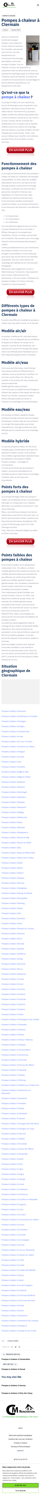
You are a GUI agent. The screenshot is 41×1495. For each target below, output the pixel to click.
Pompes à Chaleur (20, 1443)
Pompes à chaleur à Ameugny (13, 721)
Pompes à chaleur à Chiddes (13, 1139)
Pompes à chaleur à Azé (11, 762)
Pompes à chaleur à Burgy (12, 959)
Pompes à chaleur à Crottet (12, 1260)
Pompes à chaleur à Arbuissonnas (15, 731)
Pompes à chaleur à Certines (13, 989)
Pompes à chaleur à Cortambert (14, 1230)
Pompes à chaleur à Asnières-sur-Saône (17, 746)
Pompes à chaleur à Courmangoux (15, 1240)
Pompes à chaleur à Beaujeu (13, 802)
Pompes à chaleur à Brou (11, 938)
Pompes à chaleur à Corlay (12, 1209)
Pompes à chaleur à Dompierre (14, 1326)
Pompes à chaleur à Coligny (12, 1174)
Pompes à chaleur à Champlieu (14, 1024)
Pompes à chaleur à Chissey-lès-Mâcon (17, 1149)
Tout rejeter (20, 1491)
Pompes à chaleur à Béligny (12, 812)
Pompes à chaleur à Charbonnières (15, 1050)
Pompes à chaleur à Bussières (13, 974)
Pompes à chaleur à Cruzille (12, 1265)
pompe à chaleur (15, 96)
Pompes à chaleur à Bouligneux (14, 888)
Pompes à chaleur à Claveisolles (14, 1154)
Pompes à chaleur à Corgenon (13, 1204)
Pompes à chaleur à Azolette (13, 767)
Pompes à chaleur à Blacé (12, 868)
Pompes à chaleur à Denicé (12, 1310)
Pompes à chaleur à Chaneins (13, 1029)
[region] (20, 1479)
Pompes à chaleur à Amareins (13, 711)
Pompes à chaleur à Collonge (13, 1179)
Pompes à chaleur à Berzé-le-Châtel (16, 842)
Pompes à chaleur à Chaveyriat (14, 1098)
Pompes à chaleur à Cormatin (13, 1214)
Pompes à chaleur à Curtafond (13, 1290)
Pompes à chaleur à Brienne (13, 933)
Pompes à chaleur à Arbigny (12, 726)
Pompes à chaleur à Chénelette (14, 1113)
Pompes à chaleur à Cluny (12, 1164)
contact (5, 30)
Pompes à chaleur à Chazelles (13, 1103)
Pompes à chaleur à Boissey (12, 878)
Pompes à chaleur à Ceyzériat (13, 999)
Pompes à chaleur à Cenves (12, 979)
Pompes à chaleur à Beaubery (13, 797)
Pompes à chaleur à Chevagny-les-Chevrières (20, 1123)
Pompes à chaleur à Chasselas (13, 1070)
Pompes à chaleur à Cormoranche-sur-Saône (20, 1219)
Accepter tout (20, 1485)
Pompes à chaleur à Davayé (12, 1305)
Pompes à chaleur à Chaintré (13, 1004)
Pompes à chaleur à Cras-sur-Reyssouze (18, 1250)
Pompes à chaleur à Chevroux (13, 1134)
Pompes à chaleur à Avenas (12, 757)
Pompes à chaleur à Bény (11, 822)
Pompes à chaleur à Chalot (12, 1014)
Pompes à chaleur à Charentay (14, 1060)
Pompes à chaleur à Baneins (13, 787)
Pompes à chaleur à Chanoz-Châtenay (17, 1040)
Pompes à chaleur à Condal (12, 1184)
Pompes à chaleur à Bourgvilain (14, 898)
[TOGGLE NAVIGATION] (33, 5)
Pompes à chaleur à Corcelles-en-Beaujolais (19, 1199)
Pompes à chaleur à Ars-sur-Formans (16, 741)
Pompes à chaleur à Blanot (12, 873)
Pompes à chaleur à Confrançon (14, 1194)
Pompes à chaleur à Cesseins (13, 994)
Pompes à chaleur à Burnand (13, 964)
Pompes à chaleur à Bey (11, 847)
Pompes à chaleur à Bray (11, 923)
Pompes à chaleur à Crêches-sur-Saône (17, 1255)
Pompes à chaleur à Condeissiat (14, 1189)
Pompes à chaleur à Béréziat (13, 827)
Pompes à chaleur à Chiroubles (14, 1144)
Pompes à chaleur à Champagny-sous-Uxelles (20, 1019)
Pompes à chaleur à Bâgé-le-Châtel (15, 777)
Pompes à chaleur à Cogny (12, 1169)
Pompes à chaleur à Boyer (12, 908)
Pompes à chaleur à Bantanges (14, 792)
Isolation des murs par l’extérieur (21, 1439)
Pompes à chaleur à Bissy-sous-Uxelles (17, 858)
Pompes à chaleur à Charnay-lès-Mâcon (17, 1065)
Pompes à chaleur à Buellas (12, 949)
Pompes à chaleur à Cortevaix (13, 1235)
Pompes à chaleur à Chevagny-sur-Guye (17, 1129)
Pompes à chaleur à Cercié (12, 984)
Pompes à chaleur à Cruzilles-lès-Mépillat (18, 1270)
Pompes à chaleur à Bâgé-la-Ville (15, 772)
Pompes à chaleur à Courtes (12, 1245)
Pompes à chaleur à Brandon (13, 918)
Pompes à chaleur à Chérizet (13, 1118)
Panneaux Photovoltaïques (20, 1447)
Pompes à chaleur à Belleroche (14, 817)
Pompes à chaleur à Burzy (12, 969)
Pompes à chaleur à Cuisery (12, 1275)
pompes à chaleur (9, 15)
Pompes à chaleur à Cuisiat (12, 1280)
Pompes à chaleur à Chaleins (13, 1009)
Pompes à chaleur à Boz (11, 913)
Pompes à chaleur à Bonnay (12, 883)
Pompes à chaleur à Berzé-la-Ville (15, 837)
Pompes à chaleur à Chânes (12, 1034)
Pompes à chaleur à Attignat (13, 751)
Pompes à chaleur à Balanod (13, 782)
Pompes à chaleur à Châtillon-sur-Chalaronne (20, 1085)
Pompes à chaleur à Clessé (12, 1159)
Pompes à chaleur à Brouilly (12, 944)
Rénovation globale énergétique (20, 1435)
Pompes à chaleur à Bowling (13, 903)
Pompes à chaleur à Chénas (12, 1108)
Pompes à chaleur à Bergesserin (14, 832)
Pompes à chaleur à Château (13, 1075)
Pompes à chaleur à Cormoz (12, 1225)
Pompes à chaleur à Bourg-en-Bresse (16, 893)
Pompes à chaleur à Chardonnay (14, 1055)
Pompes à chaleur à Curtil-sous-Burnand (18, 1300)
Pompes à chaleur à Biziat (12, 863)
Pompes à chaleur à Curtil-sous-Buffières (18, 1295)
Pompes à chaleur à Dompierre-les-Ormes (18, 1331)
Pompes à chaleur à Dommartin (14, 1315)
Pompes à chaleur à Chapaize (13, 1045)
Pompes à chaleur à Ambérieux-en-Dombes (19, 716)
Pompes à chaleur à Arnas (12, 736)
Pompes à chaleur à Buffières (13, 954)
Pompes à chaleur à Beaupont (13, 807)
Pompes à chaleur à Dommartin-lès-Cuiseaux (20, 1321)
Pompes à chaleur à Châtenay (13, 1080)
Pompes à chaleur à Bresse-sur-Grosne (17, 928)
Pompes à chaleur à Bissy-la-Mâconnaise (18, 853)
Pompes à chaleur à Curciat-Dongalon (17, 1285)
